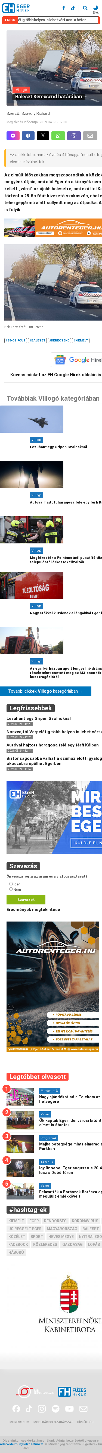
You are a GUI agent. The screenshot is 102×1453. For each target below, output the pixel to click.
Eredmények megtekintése (33, 909)
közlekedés (45, 1244)
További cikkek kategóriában (45, 691)
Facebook (18, 1244)
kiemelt (16, 1221)
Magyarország (62, 1229)
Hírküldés (85, 1422)
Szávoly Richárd (35, 113)
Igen (17, 884)
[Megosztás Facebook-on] (29, 135)
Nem (17, 890)
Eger (34, 1221)
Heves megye (61, 1236)
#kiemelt (80, 340)
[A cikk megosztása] (44, 135)
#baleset (37, 340)
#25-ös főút (16, 340)
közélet (16, 1236)
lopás (94, 1244)
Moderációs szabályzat (53, 1422)
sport (36, 1236)
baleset (90, 1229)
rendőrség (55, 1221)
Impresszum (19, 1422)
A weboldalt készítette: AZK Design (56, 1448)
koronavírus (85, 1221)
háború (16, 1252)
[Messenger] (13, 136)
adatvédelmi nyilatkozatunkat (21, 1444)
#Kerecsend (59, 340)
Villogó (21, 90)
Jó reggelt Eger (25, 1229)
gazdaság (72, 1244)
